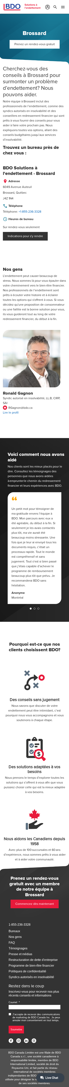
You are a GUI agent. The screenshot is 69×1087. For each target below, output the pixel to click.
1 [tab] (31, 609)
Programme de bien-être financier (31, 965)
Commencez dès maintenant (34, 904)
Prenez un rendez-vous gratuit (34, 44)
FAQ (12, 942)
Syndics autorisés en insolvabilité (31, 977)
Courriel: (13, 1002)
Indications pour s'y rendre (25, 236)
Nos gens (15, 936)
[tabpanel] (34, 548)
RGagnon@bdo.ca (18, 408)
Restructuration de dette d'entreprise (33, 959)
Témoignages (18, 948)
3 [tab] (38, 609)
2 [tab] (34, 609)
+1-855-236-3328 (30, 212)
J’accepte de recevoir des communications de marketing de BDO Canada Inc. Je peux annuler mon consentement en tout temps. (36, 1017)
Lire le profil (11, 413)
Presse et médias (20, 954)
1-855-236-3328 (19, 924)
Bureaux (14, 931)
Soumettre (16, 1029)
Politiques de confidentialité (27, 971)
